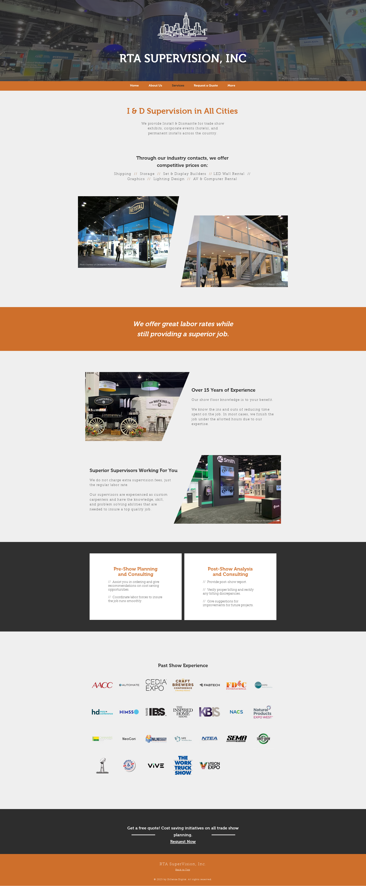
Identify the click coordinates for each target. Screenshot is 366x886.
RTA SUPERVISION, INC (183, 58)
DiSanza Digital (177, 879)
